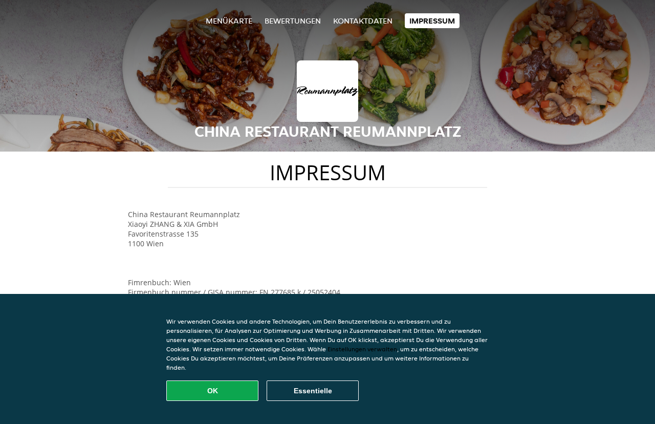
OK (212, 391)
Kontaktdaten (362, 20)
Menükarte (229, 20)
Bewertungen (293, 20)
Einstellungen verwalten (362, 349)
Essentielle (313, 391)
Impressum (432, 20)
